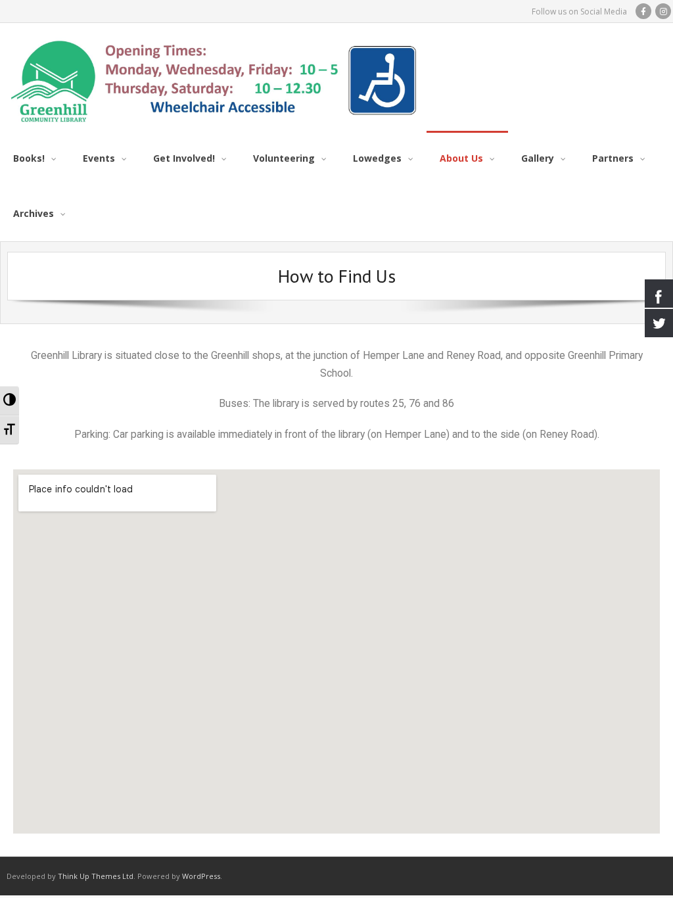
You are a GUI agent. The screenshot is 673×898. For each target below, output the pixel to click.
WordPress (201, 876)
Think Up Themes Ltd (95, 876)
